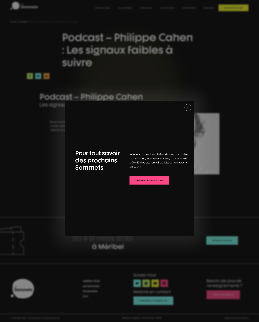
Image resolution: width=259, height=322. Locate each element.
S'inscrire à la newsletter (149, 180)
